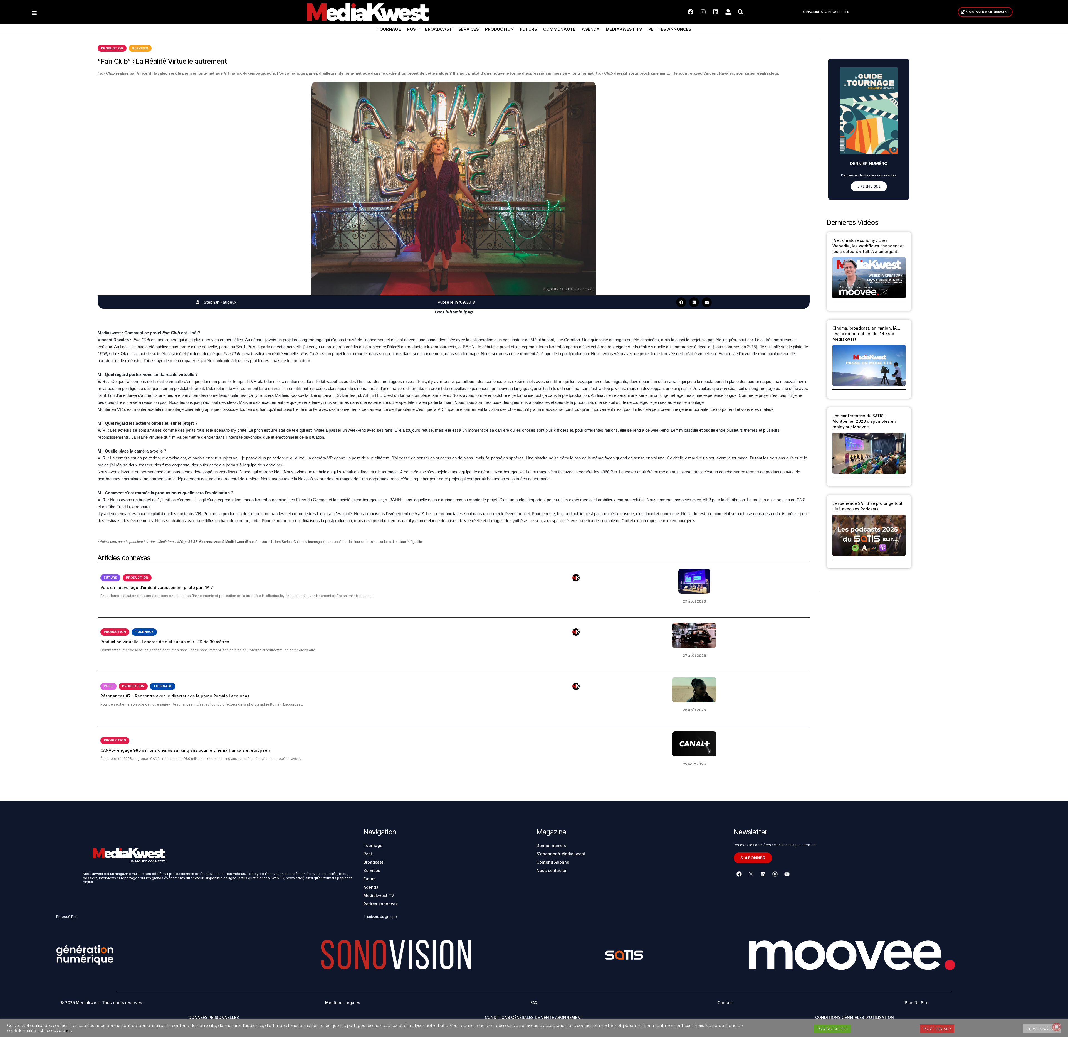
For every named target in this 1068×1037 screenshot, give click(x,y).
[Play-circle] (775, 874)
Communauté (559, 29)
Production (499, 29)
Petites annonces (669, 29)
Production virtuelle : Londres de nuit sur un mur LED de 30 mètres (164, 641)
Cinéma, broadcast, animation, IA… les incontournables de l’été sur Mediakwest (866, 333)
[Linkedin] (715, 12)
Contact (725, 1002)
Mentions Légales (342, 1002)
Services (468, 29)
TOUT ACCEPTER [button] (832, 1028)
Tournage (389, 29)
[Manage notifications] (1056, 1027)
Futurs (528, 29)
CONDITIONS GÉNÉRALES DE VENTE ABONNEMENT (534, 1017)
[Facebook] (690, 12)
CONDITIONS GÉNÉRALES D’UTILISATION (854, 1017)
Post (413, 29)
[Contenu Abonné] (576, 577)
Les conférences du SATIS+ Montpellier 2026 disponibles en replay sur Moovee (864, 421)
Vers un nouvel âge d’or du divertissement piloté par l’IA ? (156, 587)
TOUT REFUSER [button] (937, 1028)
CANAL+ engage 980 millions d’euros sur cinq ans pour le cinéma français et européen (185, 750)
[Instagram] (703, 12)
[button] (681, 302)
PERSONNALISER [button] (1042, 1028)
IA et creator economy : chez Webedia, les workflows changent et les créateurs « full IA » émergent (868, 246)
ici (68, 1030)
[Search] (740, 12)
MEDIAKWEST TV (624, 29)
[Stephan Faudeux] (198, 302)
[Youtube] (787, 874)
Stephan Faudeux (220, 302)
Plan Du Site (916, 1002)
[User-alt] (728, 12)
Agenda (591, 29)
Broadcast (438, 29)
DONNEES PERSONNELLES (214, 1017)
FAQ (534, 1002)
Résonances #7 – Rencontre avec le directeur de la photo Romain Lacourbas (174, 696)
